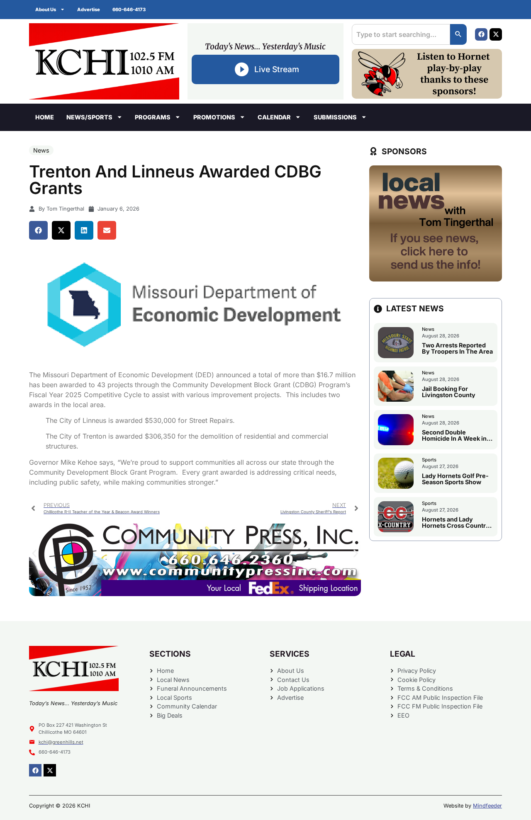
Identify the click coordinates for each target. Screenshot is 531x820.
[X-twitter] (496, 34)
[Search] (458, 34)
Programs (153, 117)
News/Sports (89, 117)
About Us (45, 9)
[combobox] (401, 34)
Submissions (335, 117)
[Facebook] (481, 34)
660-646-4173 (129, 9)
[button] (38, 230)
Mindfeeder (487, 806)
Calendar (274, 117)
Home (44, 117)
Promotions (214, 117)
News (41, 150)
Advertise (88, 9)
